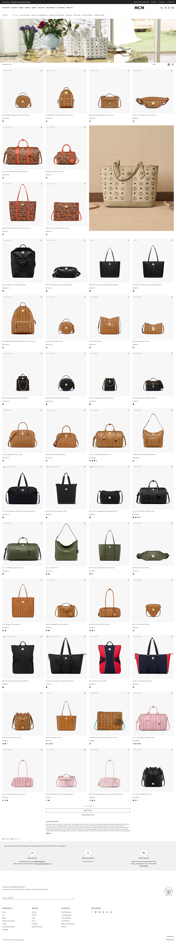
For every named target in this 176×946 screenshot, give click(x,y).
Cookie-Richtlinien (65, 921)
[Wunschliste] (169, 8)
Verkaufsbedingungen (66, 912)
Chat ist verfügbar (143, 866)
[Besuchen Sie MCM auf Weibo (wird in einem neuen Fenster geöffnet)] (107, 912)
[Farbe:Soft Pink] (96, 460)
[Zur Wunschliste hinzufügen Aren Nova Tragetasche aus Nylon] (85, 467)
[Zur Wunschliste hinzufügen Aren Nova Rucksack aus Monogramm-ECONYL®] (41, 637)
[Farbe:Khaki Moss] (92, 460)
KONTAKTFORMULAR (39, 861)
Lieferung (4, 923)
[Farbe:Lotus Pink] (46, 800)
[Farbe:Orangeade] (94, 800)
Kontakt (153, 2)
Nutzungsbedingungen (66, 915)
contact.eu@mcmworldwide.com (43, 863)
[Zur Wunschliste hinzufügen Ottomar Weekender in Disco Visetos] (41, 127)
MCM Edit (34, 915)
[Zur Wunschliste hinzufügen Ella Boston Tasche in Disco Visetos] (85, 127)
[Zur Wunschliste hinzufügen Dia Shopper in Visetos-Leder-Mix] (41, 580)
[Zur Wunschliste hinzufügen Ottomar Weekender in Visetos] (128, 410)
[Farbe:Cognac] (3, 121)
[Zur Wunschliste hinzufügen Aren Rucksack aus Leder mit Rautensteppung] (41, 241)
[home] (139, 9)
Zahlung (4, 918)
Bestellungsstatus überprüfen (8, 921)
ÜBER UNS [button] (69, 7)
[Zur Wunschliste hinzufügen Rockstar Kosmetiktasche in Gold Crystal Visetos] (128, 71)
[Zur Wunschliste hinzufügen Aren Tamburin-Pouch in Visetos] (172, 580)
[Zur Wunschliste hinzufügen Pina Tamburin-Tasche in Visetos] (85, 297)
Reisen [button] (34, 7)
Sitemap (33, 918)
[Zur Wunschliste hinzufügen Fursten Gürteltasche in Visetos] (172, 524)
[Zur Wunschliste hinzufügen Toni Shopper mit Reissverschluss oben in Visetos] (128, 524)
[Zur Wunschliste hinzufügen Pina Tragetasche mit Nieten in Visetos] (41, 410)
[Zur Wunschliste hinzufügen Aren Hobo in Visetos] (85, 524)
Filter (154, 64)
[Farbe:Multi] (90, 687)
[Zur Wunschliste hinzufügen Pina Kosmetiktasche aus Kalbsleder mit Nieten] (172, 354)
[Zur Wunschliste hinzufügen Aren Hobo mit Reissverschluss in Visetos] (172, 410)
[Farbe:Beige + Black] (52, 743)
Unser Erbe (34, 912)
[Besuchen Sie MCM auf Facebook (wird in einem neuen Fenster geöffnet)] (92, 912)
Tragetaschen (69, 15)
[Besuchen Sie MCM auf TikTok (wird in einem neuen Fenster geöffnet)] (111, 912)
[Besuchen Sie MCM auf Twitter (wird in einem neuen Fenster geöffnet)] (99, 912)
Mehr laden (88, 810)
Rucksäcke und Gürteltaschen (56, 15)
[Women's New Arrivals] (131, 178)
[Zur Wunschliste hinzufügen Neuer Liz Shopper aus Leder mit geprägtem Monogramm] (128, 241)
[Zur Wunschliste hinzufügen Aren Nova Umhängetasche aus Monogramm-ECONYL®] (128, 467)
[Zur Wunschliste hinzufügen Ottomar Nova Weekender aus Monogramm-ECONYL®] (41, 467)
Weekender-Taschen (99, 15)
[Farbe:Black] (3, 291)
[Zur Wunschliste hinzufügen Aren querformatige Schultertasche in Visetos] (41, 750)
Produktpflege (5, 929)
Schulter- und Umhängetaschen (39, 15)
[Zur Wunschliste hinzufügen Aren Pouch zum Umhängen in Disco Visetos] (85, 184)
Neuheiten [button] (6, 7)
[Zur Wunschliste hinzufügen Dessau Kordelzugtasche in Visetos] (41, 693)
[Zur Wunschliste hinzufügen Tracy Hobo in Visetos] (128, 297)
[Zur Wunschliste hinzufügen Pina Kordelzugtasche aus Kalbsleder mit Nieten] (128, 354)
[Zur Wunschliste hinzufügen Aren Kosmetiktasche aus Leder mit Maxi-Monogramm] (85, 750)
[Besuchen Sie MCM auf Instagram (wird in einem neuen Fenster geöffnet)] (96, 912)
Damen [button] (21, 7)
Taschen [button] (14, 7)
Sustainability (35, 923)
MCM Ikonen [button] (50, 7)
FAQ (3, 915)
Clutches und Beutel (87, 15)
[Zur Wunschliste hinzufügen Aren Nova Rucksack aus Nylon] (128, 637)
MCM (3, 838)
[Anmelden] (165, 8)
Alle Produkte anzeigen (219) (88, 814)
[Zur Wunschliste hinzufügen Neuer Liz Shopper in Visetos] (85, 693)
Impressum (63, 926)
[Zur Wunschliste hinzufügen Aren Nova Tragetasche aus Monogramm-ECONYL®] (85, 637)
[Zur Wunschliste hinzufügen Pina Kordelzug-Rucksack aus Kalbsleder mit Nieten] (41, 354)
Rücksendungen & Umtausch (8, 926)
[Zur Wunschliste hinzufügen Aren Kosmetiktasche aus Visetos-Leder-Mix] (85, 580)
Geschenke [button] (61, 7)
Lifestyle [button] (41, 7)
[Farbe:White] (7, 743)
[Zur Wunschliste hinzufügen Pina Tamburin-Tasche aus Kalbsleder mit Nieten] (85, 354)
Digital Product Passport (37, 926)
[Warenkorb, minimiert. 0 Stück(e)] (173, 8)
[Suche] (162, 8)
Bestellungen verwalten (141, 2)
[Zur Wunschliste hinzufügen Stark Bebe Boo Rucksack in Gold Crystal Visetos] (85, 71)
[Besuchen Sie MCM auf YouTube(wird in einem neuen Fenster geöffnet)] (103, 912)
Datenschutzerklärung (66, 918)
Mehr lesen (48, 833)
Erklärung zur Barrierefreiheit (67, 923)
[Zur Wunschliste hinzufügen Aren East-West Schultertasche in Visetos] (128, 580)
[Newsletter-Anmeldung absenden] (73, 898)
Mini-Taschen (77, 15)
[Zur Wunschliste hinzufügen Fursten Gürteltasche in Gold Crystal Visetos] (172, 71)
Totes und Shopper (25, 15)
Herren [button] (27, 7)
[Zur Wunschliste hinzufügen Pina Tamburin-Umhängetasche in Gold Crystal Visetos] (41, 71)
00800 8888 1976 (88, 861)
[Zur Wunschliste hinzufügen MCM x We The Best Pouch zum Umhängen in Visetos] (128, 693)
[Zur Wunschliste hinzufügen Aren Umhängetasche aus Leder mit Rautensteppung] (85, 241)
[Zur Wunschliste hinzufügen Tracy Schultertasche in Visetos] (172, 297)
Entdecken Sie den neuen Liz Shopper (20, 2)
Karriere (33, 921)
